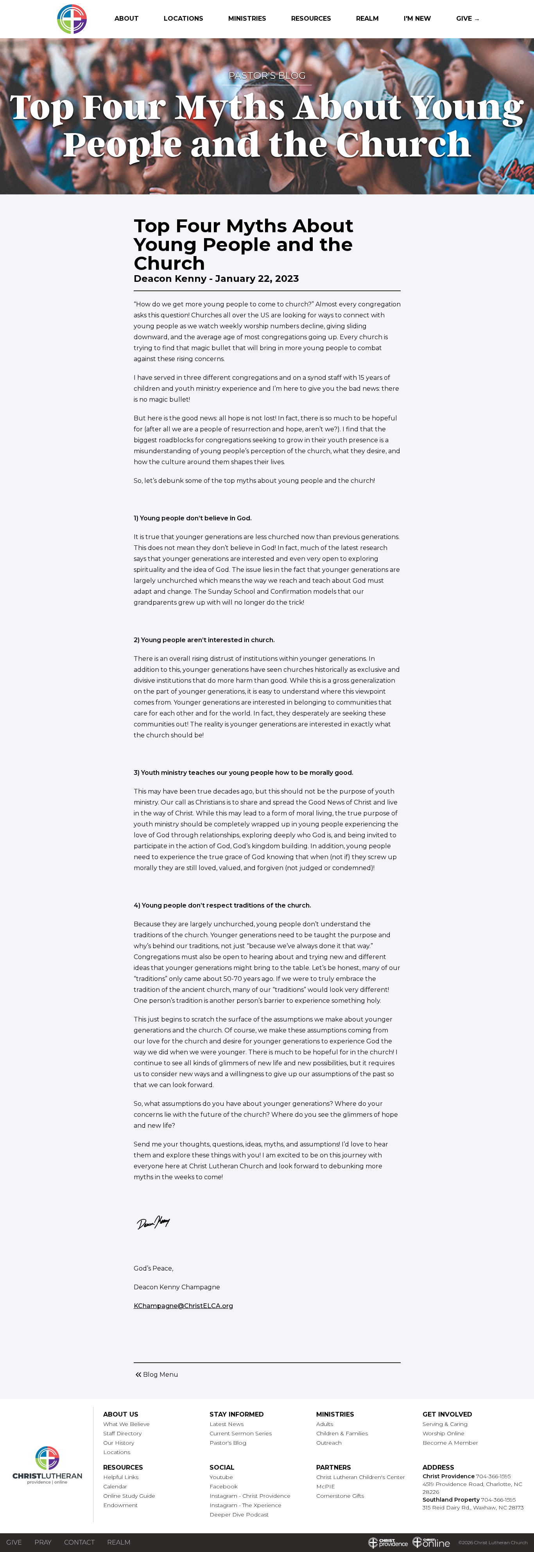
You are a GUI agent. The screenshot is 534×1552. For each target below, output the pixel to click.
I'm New (417, 18)
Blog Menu (156, 1374)
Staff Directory (122, 1433)
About (127, 18)
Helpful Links (120, 1477)
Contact (79, 1542)
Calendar (115, 1486)
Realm (367, 18)
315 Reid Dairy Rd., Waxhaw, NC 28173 (473, 1507)
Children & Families (342, 1433)
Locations (183, 18)
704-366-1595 (493, 1476)
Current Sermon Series (241, 1433)
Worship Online (443, 1433)
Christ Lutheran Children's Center (360, 1477)
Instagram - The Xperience (245, 1505)
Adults (324, 1423)
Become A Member (450, 1442)
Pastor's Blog (228, 1442)
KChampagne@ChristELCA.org (183, 1306)
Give (14, 1542)
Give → (468, 18)
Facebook (224, 1486)
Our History (118, 1442)
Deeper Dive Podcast (239, 1514)
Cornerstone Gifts (340, 1495)
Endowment (120, 1505)
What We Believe (126, 1423)
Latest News (227, 1423)
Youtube (221, 1477)
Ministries (247, 18)
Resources (311, 18)
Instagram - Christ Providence (250, 1495)
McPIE (325, 1486)
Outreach (329, 1442)
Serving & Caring (445, 1423)
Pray (43, 1542)
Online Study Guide (129, 1495)
